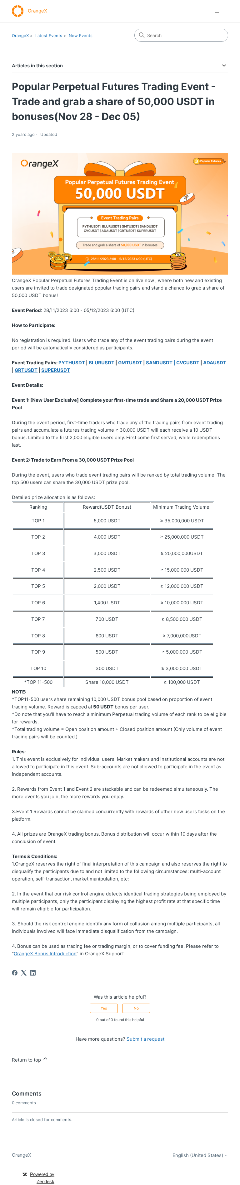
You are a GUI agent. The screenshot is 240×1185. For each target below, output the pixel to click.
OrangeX (20, 35)
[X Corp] (24, 973)
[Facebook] (15, 973)
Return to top (27, 1060)
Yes (104, 1008)
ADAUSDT (214, 363)
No (136, 1008)
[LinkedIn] (33, 973)
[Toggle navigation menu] (217, 11)
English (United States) (198, 1155)
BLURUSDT (101, 363)
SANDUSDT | (161, 363)
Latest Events (48, 35)
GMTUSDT (130, 363)
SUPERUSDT (55, 370)
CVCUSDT (187, 363)
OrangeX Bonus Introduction (45, 954)
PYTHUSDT (71, 363)
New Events (80, 35)
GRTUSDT (26, 370)
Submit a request (145, 1039)
